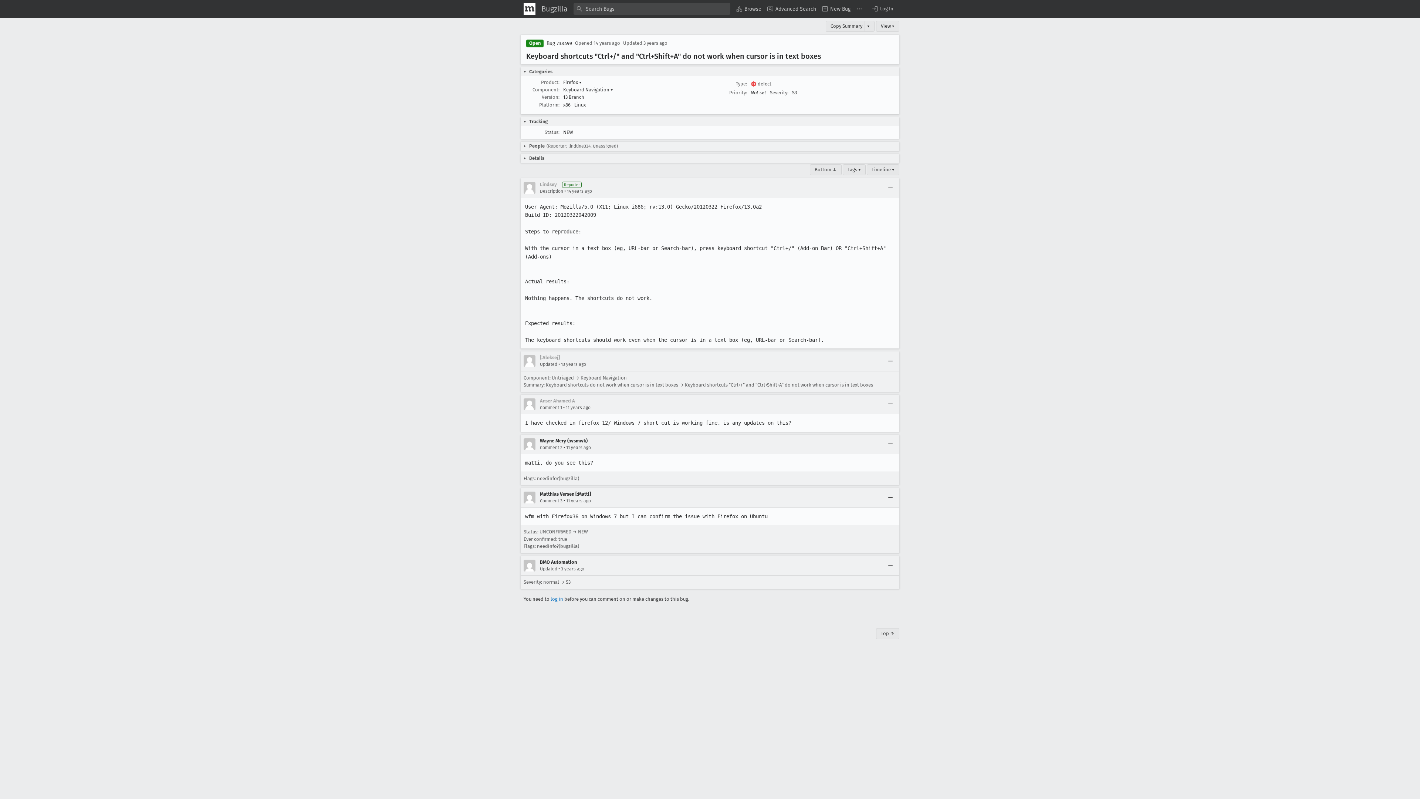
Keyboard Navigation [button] (588, 89)
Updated (548, 364)
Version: (550, 97)
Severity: (779, 92)
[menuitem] (748, 9)
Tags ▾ (854, 169)
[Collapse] (890, 188)
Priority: (738, 92)
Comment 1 (551, 407)
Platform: (549, 105)
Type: (741, 84)
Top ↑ (888, 633)
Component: (545, 89)
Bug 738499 (559, 43)
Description (551, 191)
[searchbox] (652, 9)
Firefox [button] (572, 82)
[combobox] (652, 9)
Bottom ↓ (826, 169)
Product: (550, 82)
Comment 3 (551, 500)
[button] (882, 9)
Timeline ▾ (883, 169)
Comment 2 (551, 447)
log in (557, 599)
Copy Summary (846, 26)
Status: (552, 132)
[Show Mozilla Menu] (529, 9)
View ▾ (888, 26)
